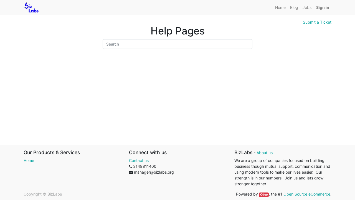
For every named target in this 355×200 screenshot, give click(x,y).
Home (29, 160)
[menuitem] (280, 7)
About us (265, 152)
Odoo (264, 194)
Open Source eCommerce (306, 194)
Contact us (139, 160)
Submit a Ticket (317, 22)
